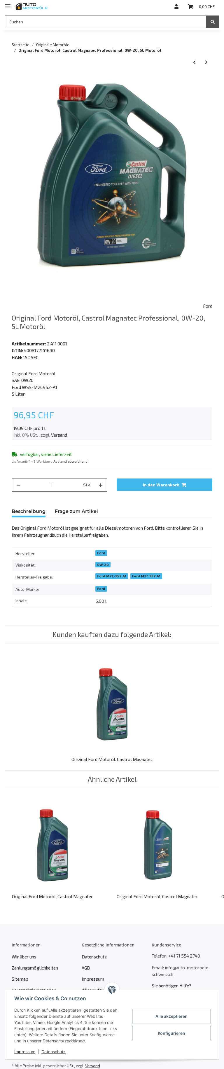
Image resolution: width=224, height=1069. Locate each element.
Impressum (93, 979)
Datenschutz (94, 956)
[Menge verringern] (18, 485)
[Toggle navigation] (7, 3)
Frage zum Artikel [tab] (76, 511)
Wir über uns (24, 956)
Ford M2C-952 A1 (111, 576)
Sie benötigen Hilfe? (171, 985)
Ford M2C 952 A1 (146, 576)
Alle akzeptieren (171, 1016)
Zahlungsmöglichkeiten (35, 967)
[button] (176, 6)
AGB (86, 967)
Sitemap (20, 979)
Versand (59, 435)
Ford (101, 553)
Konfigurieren (171, 1033)
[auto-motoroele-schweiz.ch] (32, 6)
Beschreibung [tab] (29, 511)
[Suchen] (212, 22)
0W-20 (103, 564)
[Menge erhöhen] (100, 485)
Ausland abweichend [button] (70, 461)
